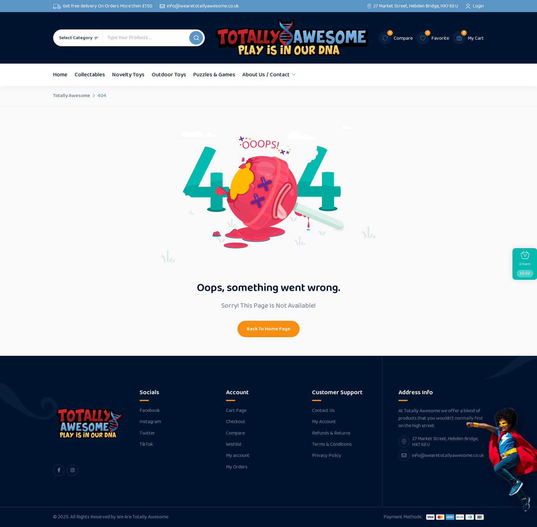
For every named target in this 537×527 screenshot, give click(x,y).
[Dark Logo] (291, 38)
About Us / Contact (266, 74)
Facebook (150, 410)
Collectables (90, 74)
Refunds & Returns (331, 433)
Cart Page (236, 410)
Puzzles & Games (214, 74)
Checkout (235, 421)
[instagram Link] (72, 470)
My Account (324, 421)
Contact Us (323, 410)
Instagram (150, 421)
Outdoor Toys (169, 74)
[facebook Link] (58, 470)
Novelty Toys (128, 74)
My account (238, 455)
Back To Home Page (268, 329)
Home (60, 74)
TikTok (146, 444)
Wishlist (234, 444)
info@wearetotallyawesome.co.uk (203, 6)
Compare (235, 433)
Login (478, 6)
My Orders (236, 467)
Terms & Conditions (332, 444)
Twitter (147, 433)
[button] (196, 38)
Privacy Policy (326, 455)
